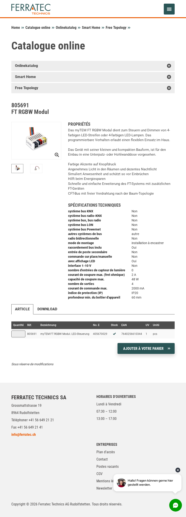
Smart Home (91, 27)
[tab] (93, 66)
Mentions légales (109, 481)
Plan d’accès (105, 452)
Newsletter (104, 488)
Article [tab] (22, 309)
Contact (102, 459)
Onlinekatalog (66, 27)
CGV (99, 474)
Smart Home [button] (25, 77)
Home (15, 27)
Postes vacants (107, 466)
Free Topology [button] (26, 88)
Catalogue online (37, 27)
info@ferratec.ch (23, 434)
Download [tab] (47, 309)
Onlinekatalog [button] (26, 66)
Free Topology (116, 27)
